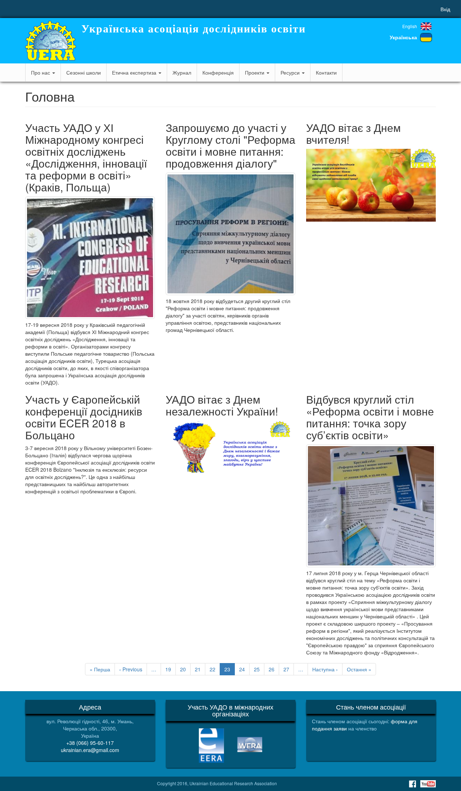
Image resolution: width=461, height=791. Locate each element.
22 (215, 669)
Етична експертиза (135, 72)
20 (185, 669)
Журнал (182, 72)
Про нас (41, 72)
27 (288, 669)
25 (259, 669)
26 (274, 669)
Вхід (445, 9)
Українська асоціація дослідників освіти (193, 29)
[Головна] (50, 41)
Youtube (428, 783)
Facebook (412, 783)
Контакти (326, 72)
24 (244, 669)
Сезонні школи (83, 72)
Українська (403, 37)
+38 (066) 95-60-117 (90, 742)
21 (200, 669)
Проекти (255, 72)
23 (229, 670)
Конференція (218, 72)
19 (170, 669)
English (409, 26)
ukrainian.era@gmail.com (90, 750)
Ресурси (291, 72)
